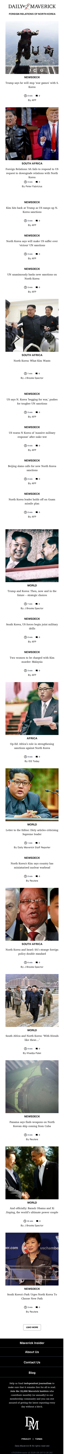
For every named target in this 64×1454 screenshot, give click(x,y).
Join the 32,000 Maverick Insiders (29, 1391)
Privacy (26, 1439)
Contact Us (32, 1362)
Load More (32, 1327)
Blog (32, 1373)
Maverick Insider (32, 1343)
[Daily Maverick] (32, 6)
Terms (38, 1439)
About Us (32, 1352)
